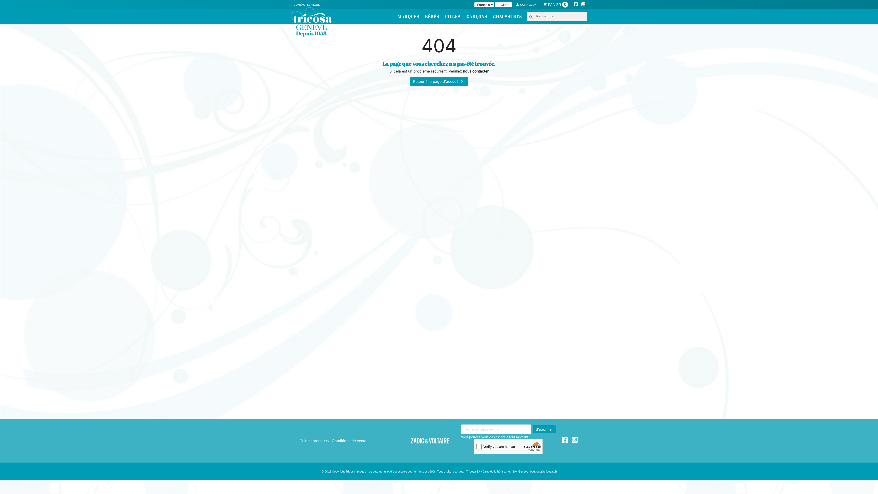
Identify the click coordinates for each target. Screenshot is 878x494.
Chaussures (507, 16)
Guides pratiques (314, 440)
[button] (526, 4)
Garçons (476, 16)
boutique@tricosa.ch (543, 471)
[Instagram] (583, 4)
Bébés (432, 16)
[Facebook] (576, 4)
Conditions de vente (349, 440)
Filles (452, 16)
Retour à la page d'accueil (439, 81)
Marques (408, 16)
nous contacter (476, 71)
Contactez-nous (307, 4)
